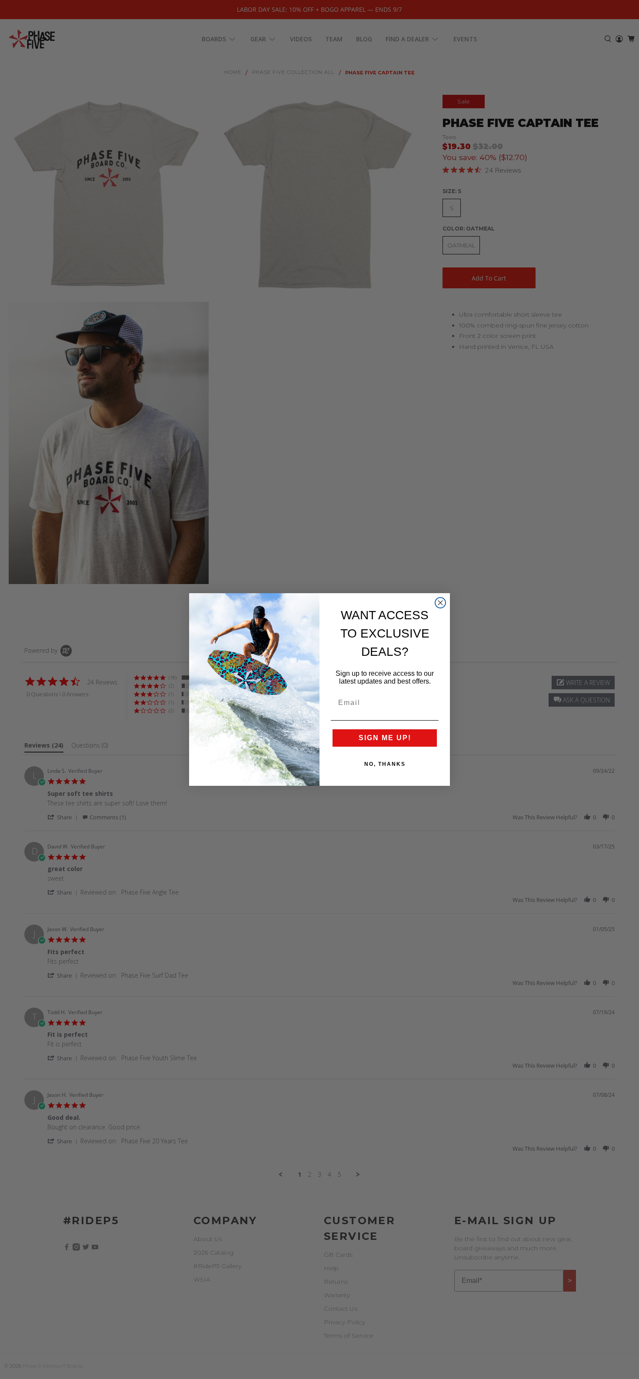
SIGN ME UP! (385, 737)
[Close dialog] (440, 603)
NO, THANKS (385, 764)
